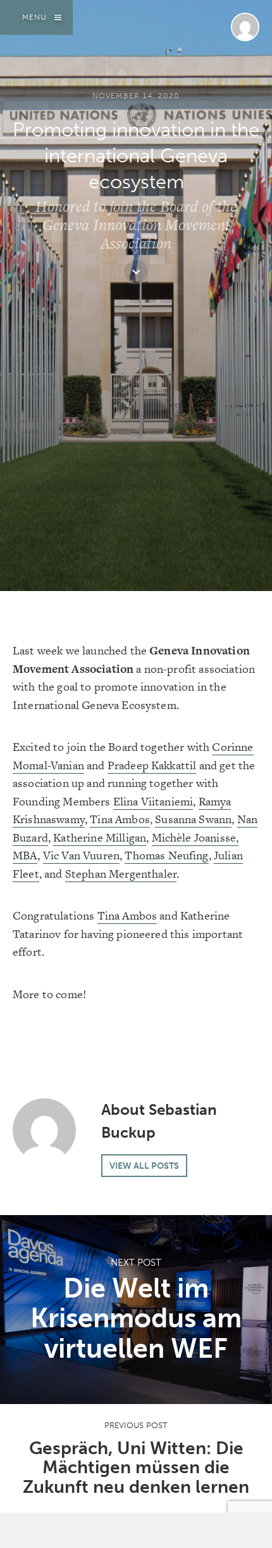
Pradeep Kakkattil (152, 765)
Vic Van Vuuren (81, 855)
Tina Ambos (120, 819)
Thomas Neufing (166, 855)
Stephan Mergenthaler (120, 873)
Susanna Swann (193, 819)
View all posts (144, 1165)
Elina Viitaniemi (153, 801)
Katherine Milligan (99, 837)
